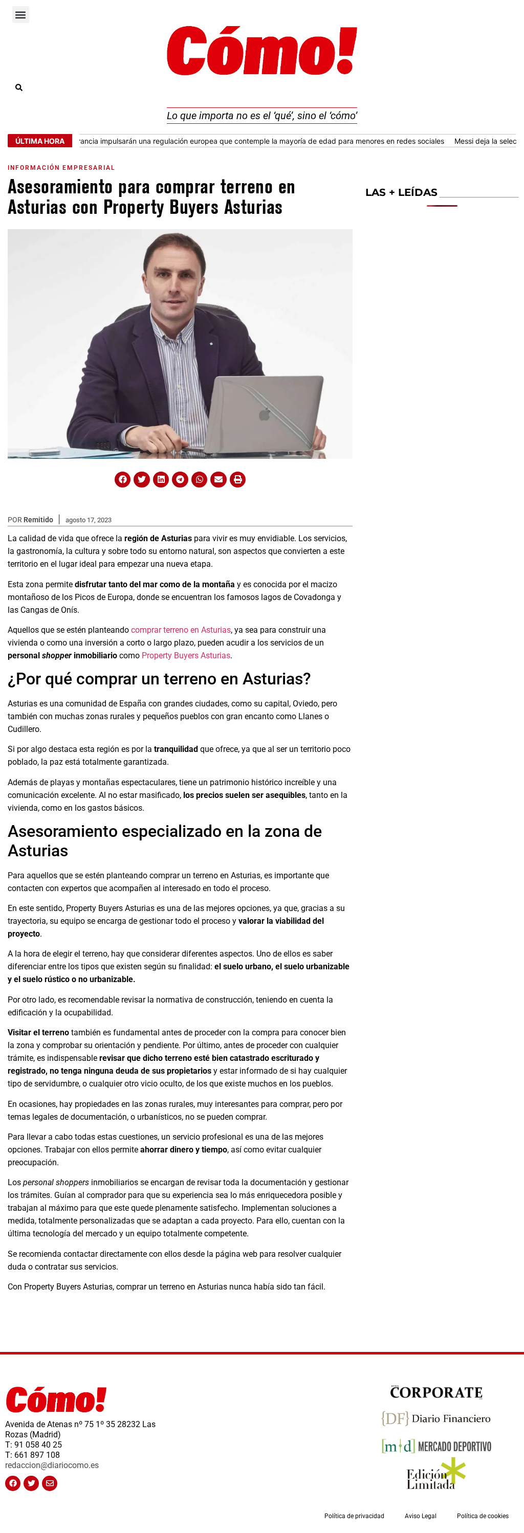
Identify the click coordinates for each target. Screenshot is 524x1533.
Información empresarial (61, 167)
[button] (20, 14)
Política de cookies (483, 1516)
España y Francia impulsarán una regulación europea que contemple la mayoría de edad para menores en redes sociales (221, 141)
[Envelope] (49, 1483)
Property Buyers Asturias (186, 655)
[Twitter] (31, 1483)
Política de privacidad (354, 1516)
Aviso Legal (420, 1516)
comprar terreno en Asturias (181, 630)
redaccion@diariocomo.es (52, 1465)
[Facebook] (12, 1483)
